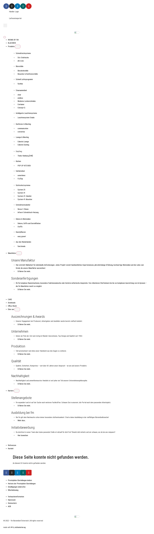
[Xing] (23, 6)
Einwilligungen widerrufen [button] (16, 487)
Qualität (16, 361)
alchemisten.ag (20, 527)
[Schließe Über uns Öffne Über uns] (17, 309)
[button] (5, 25)
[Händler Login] (6, 13)
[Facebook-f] (6, 472)
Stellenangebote (21, 398)
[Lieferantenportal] (6, 19)
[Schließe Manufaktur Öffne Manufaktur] (19, 253)
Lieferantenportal (15, 18)
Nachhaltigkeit (20, 376)
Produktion (18, 346)
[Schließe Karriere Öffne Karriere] (16, 391)
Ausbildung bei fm (22, 413)
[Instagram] (12, 6)
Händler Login (14, 12)
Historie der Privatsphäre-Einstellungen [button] (22, 484)
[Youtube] (29, 6)
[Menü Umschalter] (4, 37)
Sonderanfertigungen (24, 278)
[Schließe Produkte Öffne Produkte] (17, 46)
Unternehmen (19, 331)
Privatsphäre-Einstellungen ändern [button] (20, 480)
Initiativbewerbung (23, 427)
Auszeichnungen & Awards (28, 317)
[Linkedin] (17, 6)
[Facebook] (6, 6)
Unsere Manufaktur (23, 260)
